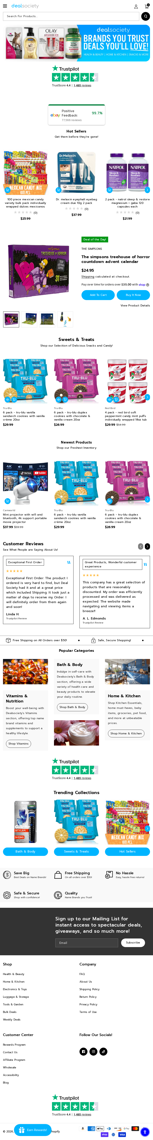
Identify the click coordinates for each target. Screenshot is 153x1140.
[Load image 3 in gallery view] (47, 319)
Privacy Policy (88, 1004)
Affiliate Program (14, 1060)
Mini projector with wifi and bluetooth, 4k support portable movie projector (25, 518)
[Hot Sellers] (127, 822)
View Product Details (135, 305)
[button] (5, 6)
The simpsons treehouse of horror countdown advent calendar (115, 259)
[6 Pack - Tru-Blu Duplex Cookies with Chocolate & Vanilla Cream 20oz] (76, 381)
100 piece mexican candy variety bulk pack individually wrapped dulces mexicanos (25, 203)
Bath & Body (25, 851)
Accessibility (11, 1075)
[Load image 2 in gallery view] (29, 319)
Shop (7, 964)
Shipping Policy (89, 989)
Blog (6, 1083)
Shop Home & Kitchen (126, 733)
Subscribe (133, 943)
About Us (85, 982)
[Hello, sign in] (136, 6)
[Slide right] (147, 190)
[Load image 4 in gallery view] (65, 319)
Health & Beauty (14, 974)
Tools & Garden (13, 1004)
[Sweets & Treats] (76, 822)
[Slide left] (5, 190)
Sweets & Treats (76, 851)
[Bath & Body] (25, 822)
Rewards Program (14, 1045)
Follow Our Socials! (95, 1035)
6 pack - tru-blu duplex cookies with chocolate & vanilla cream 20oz (72, 416)
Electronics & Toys (15, 989)
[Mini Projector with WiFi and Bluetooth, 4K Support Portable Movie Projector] (25, 483)
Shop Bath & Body (72, 707)
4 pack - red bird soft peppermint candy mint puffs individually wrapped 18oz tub (126, 416)
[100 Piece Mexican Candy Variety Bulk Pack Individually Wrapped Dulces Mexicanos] (25, 172)
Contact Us (10, 1052)
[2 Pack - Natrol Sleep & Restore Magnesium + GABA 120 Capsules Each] (127, 172)
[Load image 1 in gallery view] (11, 319)
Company (87, 964)
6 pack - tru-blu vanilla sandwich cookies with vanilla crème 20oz (24, 416)
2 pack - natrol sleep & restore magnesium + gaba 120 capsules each (127, 203)
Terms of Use (88, 1012)
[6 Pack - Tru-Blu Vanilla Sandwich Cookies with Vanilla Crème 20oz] (25, 381)
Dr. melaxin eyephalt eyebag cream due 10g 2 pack (76, 201)
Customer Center (18, 1035)
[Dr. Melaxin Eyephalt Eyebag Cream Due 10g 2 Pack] (76, 172)
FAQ (82, 974)
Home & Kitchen (14, 982)
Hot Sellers (127, 851)
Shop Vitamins (18, 744)
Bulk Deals (9, 1012)
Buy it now (133, 295)
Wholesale (9, 1067)
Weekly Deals (12, 1019)
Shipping (87, 277)
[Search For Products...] (145, 16)
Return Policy (88, 997)
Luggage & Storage (16, 997)
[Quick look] (8, 400)
